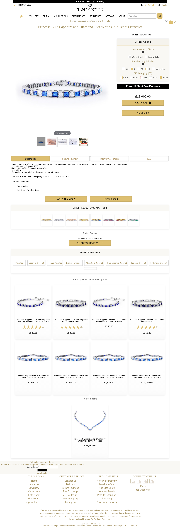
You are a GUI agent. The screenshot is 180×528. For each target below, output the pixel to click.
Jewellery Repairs (106, 491)
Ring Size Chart (107, 487)
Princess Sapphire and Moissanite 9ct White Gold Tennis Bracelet (33, 376)
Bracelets (89, 21)
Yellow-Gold (153, 57)
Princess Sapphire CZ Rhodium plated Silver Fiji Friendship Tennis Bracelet (33, 320)
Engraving (106, 498)
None (165, 77)
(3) (157, 327)
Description (30, 158)
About (122, 16)
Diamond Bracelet (73, 263)
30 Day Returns (70, 494)
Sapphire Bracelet (36, 263)
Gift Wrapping (70, 498)
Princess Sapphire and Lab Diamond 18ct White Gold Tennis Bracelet (109, 376)
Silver (135, 77)
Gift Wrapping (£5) (143, 73)
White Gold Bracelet (94, 263)
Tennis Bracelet (55, 263)
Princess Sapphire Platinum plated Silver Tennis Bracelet (147, 320)
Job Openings (143, 489)
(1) (43, 327)
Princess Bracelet (138, 263)
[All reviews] (32, 327)
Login (164, 5)
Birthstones (78, 16)
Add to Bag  (143, 102)
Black (155, 77)
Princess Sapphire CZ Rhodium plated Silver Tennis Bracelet (71, 320)
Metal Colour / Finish (143, 49)
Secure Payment (70, 158)
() (175, 21)
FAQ (149, 158)
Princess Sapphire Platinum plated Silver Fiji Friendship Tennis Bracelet (109, 320)
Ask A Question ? (66, 199)
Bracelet (19, 263)
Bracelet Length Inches (143, 61)
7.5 (142, 69)
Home (72, 21)
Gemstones (95, 16)
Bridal (46, 16)
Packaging (70, 502)
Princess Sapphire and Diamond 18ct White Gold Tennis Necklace (90, 440)
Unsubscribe (42, 473)
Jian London (95, 523)
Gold (125, 77)
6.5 (127, 69)
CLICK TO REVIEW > (90, 243)
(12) (81, 327)
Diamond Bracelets (102, 21)
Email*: (30, 467)
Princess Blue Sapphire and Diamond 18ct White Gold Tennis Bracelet (147, 376)
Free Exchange (70, 491)
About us (34, 484)
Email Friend (111, 199)
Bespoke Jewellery (34, 502)
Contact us (70, 480)
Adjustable (160, 69)
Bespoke (109, 16)
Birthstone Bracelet (158, 263)
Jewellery (33, 16)
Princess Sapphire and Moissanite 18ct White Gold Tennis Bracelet (71, 376)
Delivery (70, 484)
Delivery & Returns (109, 158)
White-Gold (137, 57)
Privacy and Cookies (106, 502)
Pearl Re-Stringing (106, 494)
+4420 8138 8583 (23, 5)
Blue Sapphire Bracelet (117, 263)
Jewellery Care (106, 484)
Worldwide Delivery (106, 480)
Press (143, 486)
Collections (61, 16)
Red (145, 77)
